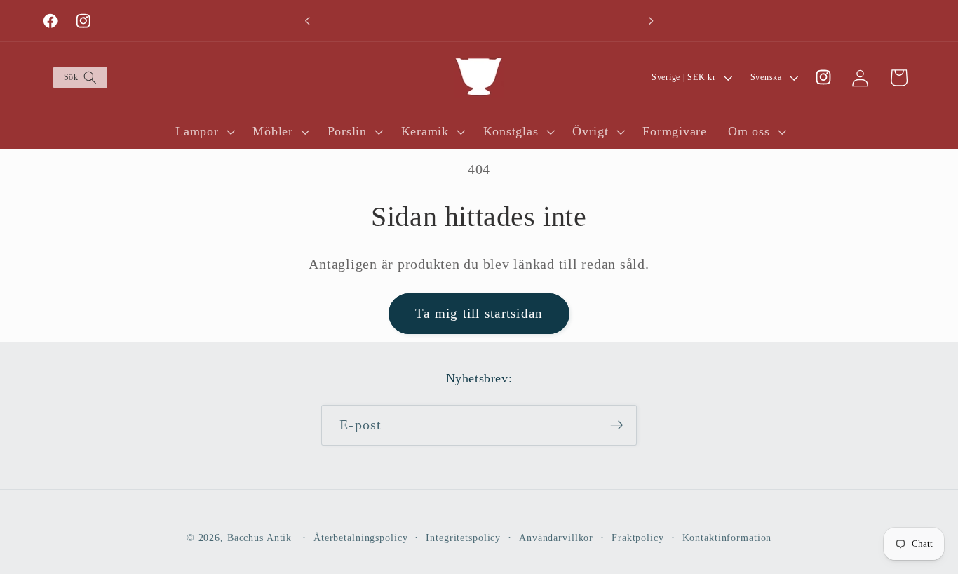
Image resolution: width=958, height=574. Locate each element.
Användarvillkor (556, 538)
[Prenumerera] (617, 425)
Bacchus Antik (259, 538)
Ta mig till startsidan (479, 313)
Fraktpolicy (638, 538)
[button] (79, 77)
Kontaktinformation (727, 538)
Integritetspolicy (463, 538)
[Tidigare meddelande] (307, 21)
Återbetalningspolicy (360, 538)
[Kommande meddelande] (650, 21)
